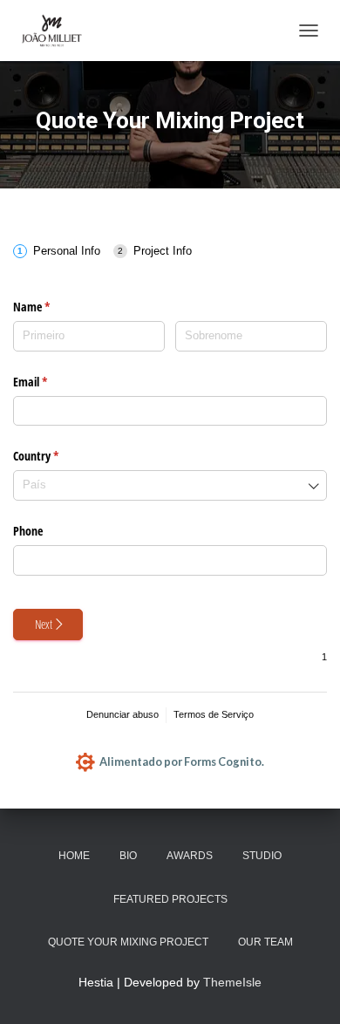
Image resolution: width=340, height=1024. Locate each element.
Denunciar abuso (122, 714)
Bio (128, 856)
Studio (262, 856)
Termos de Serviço (213, 714)
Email (57, 381)
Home (74, 856)
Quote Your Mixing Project (128, 942)
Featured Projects (170, 899)
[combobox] (170, 485)
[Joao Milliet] (56, 30)
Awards (190, 856)
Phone (28, 530)
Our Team (265, 942)
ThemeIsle (232, 982)
